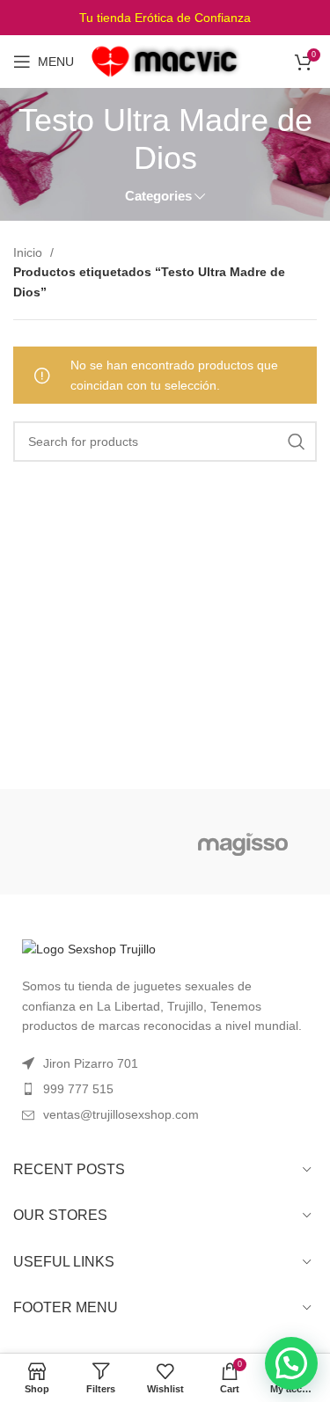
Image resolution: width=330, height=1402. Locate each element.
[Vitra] (87, 841)
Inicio (29, 252)
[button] (291, 1363)
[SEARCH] (296, 441)
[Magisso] (242, 842)
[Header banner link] (165, 17)
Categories (158, 195)
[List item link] (165, 1089)
